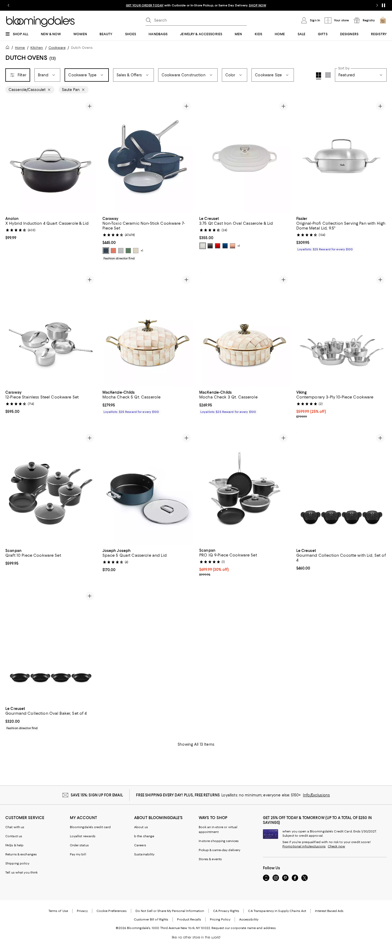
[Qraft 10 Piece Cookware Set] (50, 488)
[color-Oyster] (210, 245)
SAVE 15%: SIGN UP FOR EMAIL (97, 795)
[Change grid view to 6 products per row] (328, 75)
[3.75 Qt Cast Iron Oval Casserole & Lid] (244, 156)
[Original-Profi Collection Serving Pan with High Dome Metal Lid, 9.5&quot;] (341, 156)
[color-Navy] (106, 250)
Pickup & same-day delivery (220, 850)
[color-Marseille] (225, 245)
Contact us (13, 836)
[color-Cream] (135, 250)
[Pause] (383, 5)
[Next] (89, 156)
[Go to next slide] (377, 5)
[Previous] (12, 156)
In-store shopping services (219, 841)
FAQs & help (14, 845)
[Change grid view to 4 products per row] (318, 75)
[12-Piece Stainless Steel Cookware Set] (50, 330)
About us (141, 827)
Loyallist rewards (83, 836)
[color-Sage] (128, 250)
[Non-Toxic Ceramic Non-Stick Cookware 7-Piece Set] (147, 156)
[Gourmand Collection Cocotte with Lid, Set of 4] (341, 488)
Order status (79, 845)
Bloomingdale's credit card (90, 827)
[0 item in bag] (383, 20)
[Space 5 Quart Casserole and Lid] (147, 488)
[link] (50, 227)
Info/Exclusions (316, 795)
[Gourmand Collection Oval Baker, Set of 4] (50, 646)
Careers (140, 845)
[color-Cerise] (217, 245)
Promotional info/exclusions (304, 846)
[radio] (105, 250)
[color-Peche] (232, 245)
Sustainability (144, 854)
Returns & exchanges (21, 854)
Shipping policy (17, 863)
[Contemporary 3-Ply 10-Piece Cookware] (341, 330)
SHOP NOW (257, 5)
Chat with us (14, 827)
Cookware (57, 48)
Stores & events (210, 859)
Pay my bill (78, 854)
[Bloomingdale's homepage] (8, 48)
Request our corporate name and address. (243, 928)
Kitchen (36, 48)
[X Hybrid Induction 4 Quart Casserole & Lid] (50, 156)
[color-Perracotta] (113, 250)
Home (20, 48)
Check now (336, 846)
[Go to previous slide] (8, 5)
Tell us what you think (21, 872)
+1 (142, 250)
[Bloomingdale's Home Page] (40, 21)
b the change (144, 836)
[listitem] (196, 5)
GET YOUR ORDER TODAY (144, 5)
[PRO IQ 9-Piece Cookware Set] (244, 488)
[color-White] (202, 245)
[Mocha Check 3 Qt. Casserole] (244, 330)
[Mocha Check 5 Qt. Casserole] (147, 330)
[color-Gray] (120, 250)
